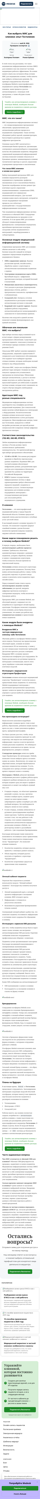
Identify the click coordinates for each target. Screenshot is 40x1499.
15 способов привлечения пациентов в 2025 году (15, 1320)
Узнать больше (20, 1494)
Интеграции (8, 1445)
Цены (5, 1467)
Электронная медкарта (12, 1433)
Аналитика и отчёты (11, 1437)
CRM (14, 1131)
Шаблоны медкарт (11, 1441)
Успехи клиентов (19, 27)
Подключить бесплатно (20, 1271)
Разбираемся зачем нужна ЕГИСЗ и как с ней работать (16, 1296)
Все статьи (7, 27)
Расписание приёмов (12, 1429)
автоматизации (26, 1115)
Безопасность (9, 1449)
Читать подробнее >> (15, 112)
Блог (5, 1462)
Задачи (6, 1454)
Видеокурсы (32, 27)
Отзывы (6, 1471)
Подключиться (20, 1488)
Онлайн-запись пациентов (14, 1425)
